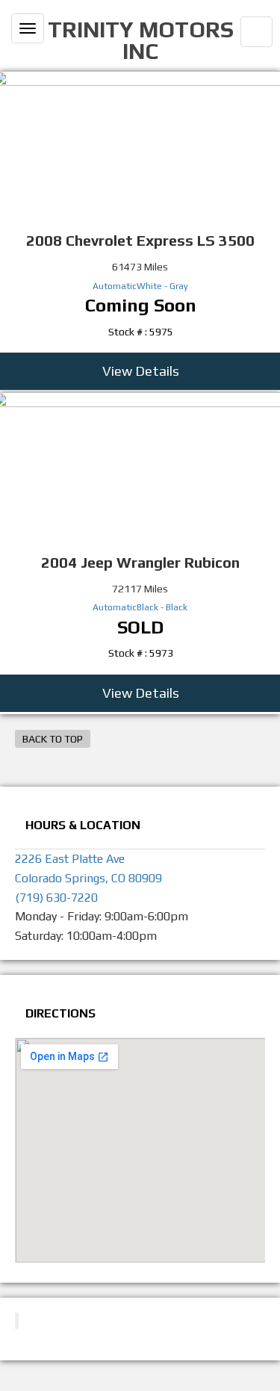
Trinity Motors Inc (141, 39)
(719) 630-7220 (56, 897)
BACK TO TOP (52, 739)
